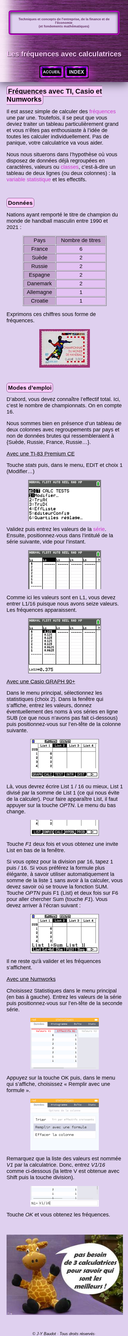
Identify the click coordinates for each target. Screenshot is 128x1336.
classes (70, 167)
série (99, 529)
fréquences (102, 111)
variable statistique (29, 179)
